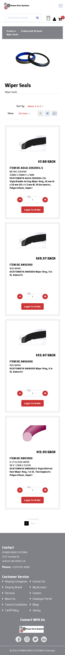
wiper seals (12, 34)
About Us (10, 599)
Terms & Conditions (16, 604)
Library (36, 610)
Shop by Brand (13, 587)
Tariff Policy (12, 610)
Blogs (35, 604)
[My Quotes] (48, 18)
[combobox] (23, 17)
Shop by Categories (16, 581)
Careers (36, 593)
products (11, 31)
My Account (39, 587)
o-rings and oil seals (31, 31)
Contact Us (38, 581)
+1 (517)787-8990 (21, 567)
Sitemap (50, 650)
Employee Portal (42, 599)
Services (10, 593)
